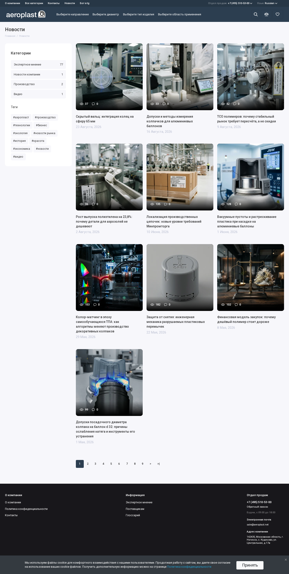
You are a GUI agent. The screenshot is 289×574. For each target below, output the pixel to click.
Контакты (54, 3)
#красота (38, 140)
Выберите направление (72, 14)
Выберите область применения (179, 14)
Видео (38, 94)
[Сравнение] (266, 14)
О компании (13, 502)
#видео (18, 156)
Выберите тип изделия (138, 14)
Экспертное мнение (38, 64)
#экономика (21, 148)
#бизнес (41, 125)
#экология (20, 133)
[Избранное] (277, 14)
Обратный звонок (257, 506)
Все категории (34, 3)
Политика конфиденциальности (26, 509)
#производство (45, 117)
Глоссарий (133, 515)
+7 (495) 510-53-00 (228, 3)
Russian (265, 3)
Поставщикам (135, 509)
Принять (250, 565)
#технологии (21, 125)
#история (19, 140)
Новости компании (38, 74)
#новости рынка (44, 133)
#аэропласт (21, 117)
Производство (38, 84)
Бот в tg (84, 3)
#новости (42, 148)
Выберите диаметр (106, 14)
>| (158, 463)
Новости (70, 3)
